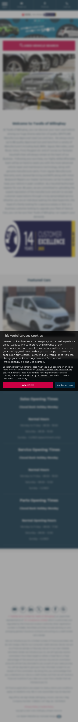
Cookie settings (65, 385)
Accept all (28, 385)
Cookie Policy (37, 362)
